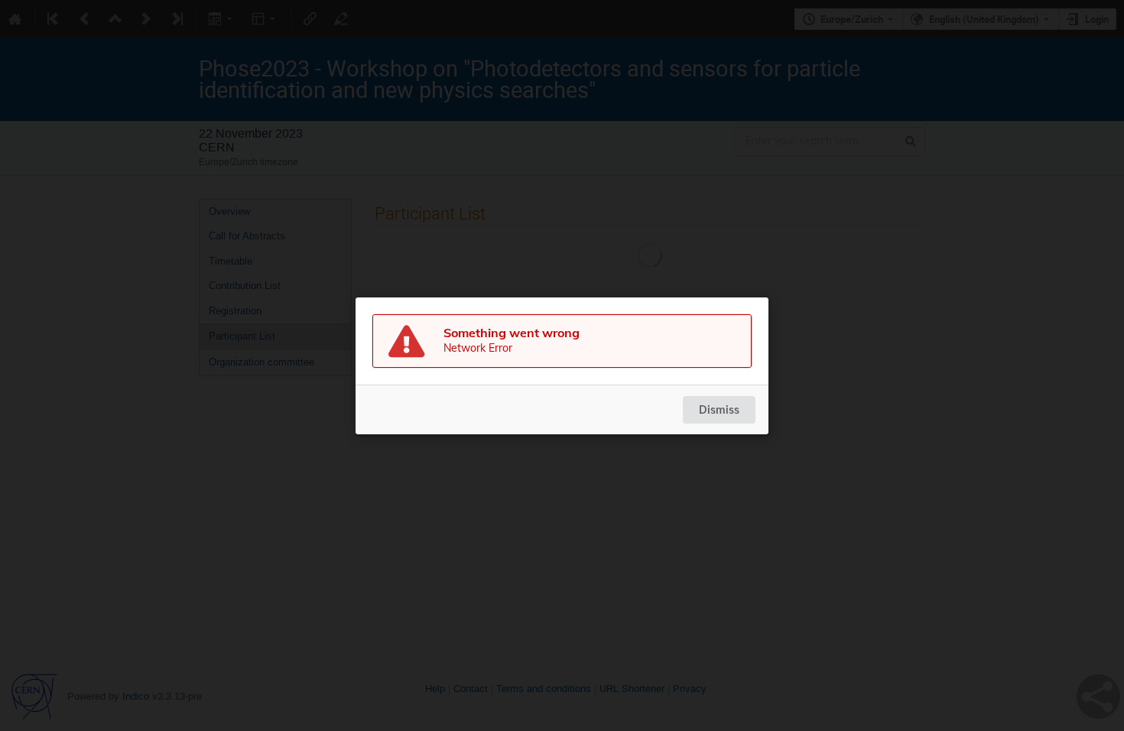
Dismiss (719, 410)
